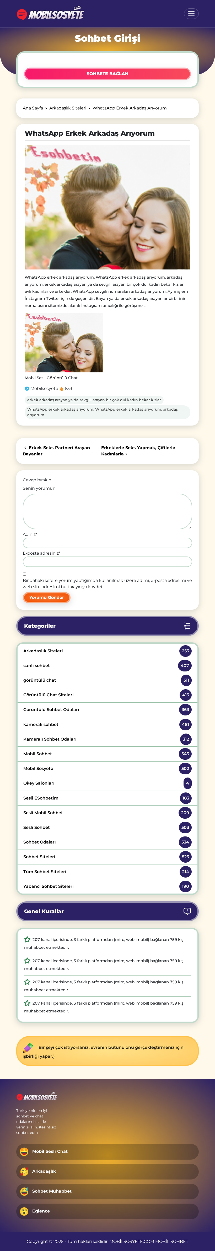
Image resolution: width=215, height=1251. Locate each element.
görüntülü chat (106, 680)
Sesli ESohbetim (106, 798)
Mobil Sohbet (106, 753)
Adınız (30, 534)
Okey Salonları (106, 783)
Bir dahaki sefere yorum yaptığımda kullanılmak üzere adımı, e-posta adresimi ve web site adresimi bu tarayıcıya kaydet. (107, 583)
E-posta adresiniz (41, 553)
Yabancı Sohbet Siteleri (106, 886)
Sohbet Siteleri (106, 856)
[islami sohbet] (50, 13)
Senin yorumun (39, 488)
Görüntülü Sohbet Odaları (106, 709)
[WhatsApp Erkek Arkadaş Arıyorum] (107, 207)
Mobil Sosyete (106, 768)
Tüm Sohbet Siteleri (106, 871)
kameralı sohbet (106, 724)
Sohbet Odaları (106, 842)
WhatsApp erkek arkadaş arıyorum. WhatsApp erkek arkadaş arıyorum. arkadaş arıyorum (102, 412)
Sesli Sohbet (106, 827)
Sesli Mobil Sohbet (106, 812)
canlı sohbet (106, 665)
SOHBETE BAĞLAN (107, 73)
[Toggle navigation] (191, 13)
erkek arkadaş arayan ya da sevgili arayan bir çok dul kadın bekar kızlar (94, 400)
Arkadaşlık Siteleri (106, 650)
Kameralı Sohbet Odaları (106, 739)
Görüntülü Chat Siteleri (106, 694)
